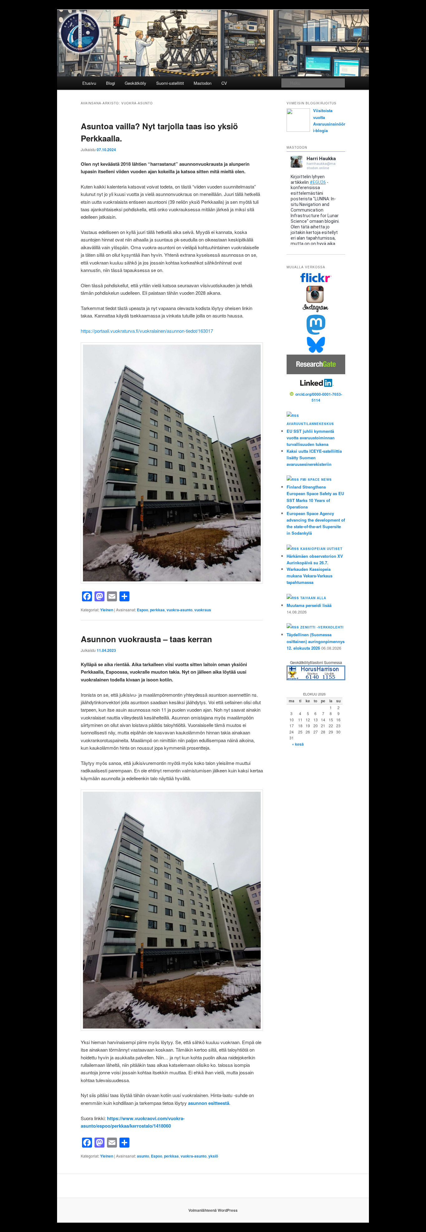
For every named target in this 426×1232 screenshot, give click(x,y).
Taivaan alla (313, 598)
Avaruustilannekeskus (310, 424)
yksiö (213, 1156)
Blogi (110, 83)
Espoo (142, 610)
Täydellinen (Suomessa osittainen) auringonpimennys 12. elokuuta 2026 (316, 641)
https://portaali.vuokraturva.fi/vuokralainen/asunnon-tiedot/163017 (147, 330)
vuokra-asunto (179, 610)
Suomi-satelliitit (170, 83)
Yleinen (106, 610)
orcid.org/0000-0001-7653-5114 (318, 397)
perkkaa (157, 610)
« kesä (298, 744)
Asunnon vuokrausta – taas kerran (146, 639)
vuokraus (202, 610)
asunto (143, 1156)
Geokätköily (135, 83)
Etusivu (89, 83)
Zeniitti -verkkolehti (322, 627)
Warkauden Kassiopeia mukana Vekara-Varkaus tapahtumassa (309, 575)
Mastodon (202, 83)
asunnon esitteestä (208, 1103)
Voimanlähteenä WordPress (213, 1210)
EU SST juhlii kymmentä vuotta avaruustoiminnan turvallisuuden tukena (311, 437)
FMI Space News (316, 479)
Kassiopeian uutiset (321, 549)
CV (224, 83)
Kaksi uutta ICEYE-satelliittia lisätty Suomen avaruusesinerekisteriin (314, 457)
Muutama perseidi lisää (309, 605)
